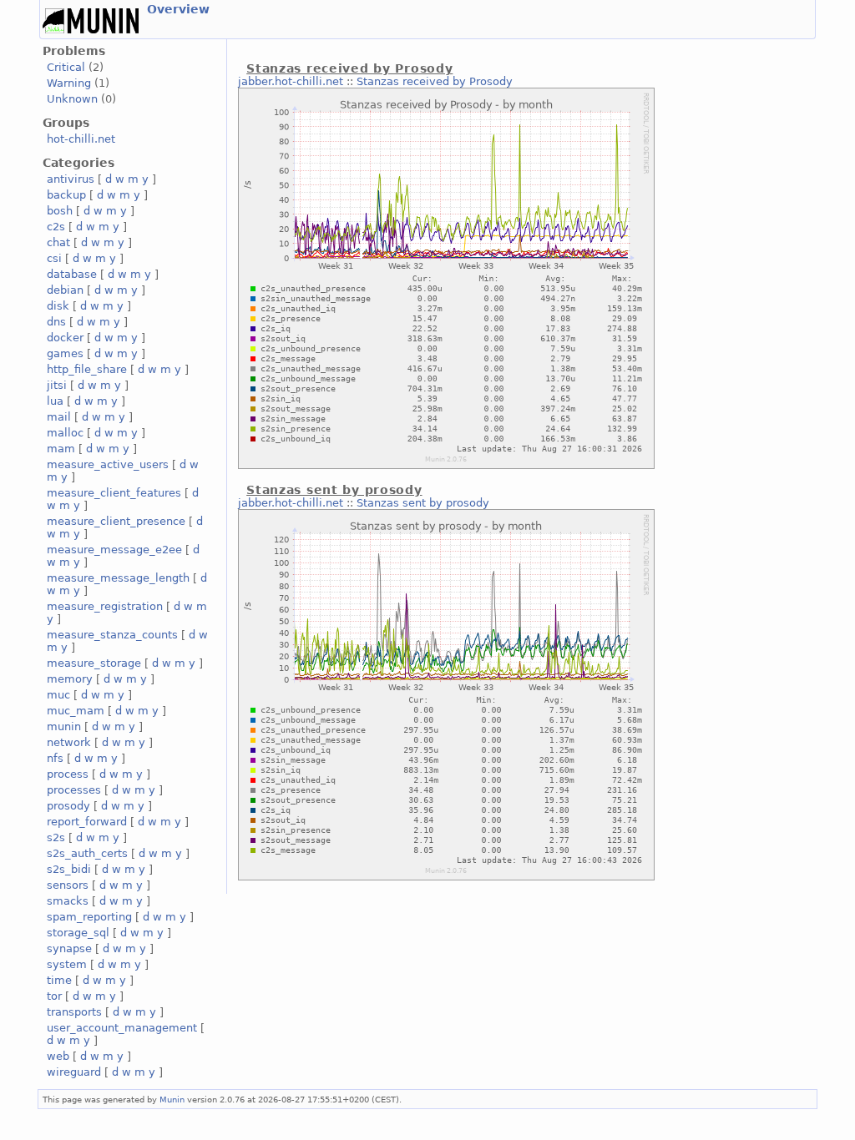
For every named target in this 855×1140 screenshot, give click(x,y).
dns (56, 321)
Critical (66, 67)
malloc (65, 432)
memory (70, 679)
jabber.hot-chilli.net (290, 81)
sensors (68, 885)
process (68, 774)
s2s (56, 837)
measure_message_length (118, 578)
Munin (172, 1099)
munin (64, 726)
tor (54, 996)
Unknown (72, 99)
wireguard (74, 1072)
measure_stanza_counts (112, 634)
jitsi (57, 385)
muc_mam (75, 710)
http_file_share (87, 369)
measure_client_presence (116, 521)
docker (65, 337)
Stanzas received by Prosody (435, 81)
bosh (60, 210)
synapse (69, 948)
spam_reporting (89, 916)
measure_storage (94, 663)
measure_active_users (108, 464)
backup (66, 195)
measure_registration (105, 606)
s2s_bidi (69, 869)
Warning (69, 83)
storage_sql (78, 932)
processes (74, 790)
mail (59, 417)
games (65, 353)
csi (54, 258)
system (67, 964)
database (72, 274)
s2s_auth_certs (87, 853)
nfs (55, 758)
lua (55, 401)
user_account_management (122, 1027)
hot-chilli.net (81, 139)
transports (74, 1012)
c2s (56, 226)
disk (58, 306)
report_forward (87, 821)
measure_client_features (114, 493)
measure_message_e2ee (114, 549)
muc (58, 695)
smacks (68, 901)
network (69, 742)
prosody (68, 806)
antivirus (70, 179)
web (58, 1056)
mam (61, 448)
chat (58, 242)
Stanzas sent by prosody (423, 503)
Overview (178, 9)
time (59, 980)
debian (65, 290)
